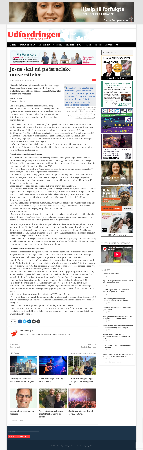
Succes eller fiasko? (111, 274)
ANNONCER (57, 45)
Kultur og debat (27, 45)
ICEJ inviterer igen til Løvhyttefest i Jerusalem (117, 346)
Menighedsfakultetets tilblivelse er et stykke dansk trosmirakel (117, 318)
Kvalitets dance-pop (88, 347)
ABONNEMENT (44, 45)
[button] (117, 45)
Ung (94, 80)
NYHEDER (12, 45)
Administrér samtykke (18, 436)
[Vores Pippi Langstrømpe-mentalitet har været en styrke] (53, 398)
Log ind (98, 45)
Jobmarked (69, 45)
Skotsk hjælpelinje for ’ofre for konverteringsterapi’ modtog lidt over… (116, 336)
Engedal (89, 446)
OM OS (88, 45)
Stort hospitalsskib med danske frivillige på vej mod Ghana (116, 291)
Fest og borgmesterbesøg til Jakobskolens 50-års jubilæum (115, 300)
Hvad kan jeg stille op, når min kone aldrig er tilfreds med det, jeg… (118, 355)
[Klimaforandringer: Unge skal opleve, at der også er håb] (82, 365)
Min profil (109, 45)
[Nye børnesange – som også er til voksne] (53, 365)
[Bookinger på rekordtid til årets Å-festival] (82, 398)
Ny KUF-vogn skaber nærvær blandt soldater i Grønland (118, 282)
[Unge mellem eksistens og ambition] (23, 398)
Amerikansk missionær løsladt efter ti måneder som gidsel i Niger (118, 327)
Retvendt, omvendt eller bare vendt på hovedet (117, 309)
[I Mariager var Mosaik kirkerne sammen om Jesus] (23, 365)
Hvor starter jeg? (16, 347)
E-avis (79, 45)
